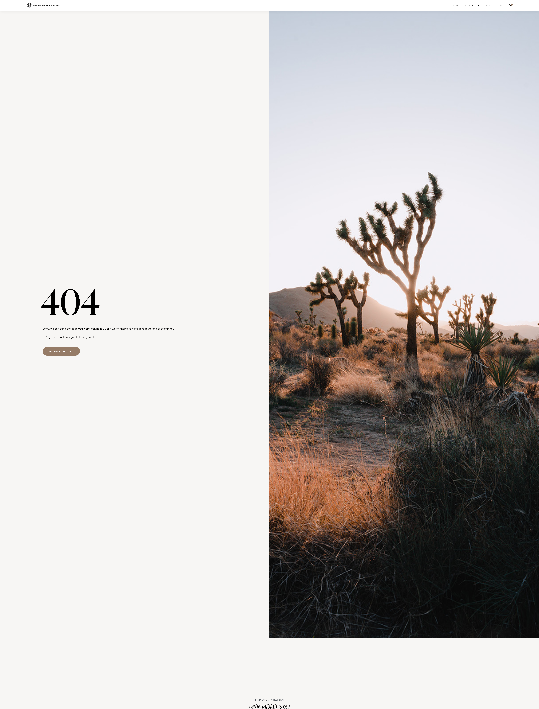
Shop (500, 5)
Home (456, 5)
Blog (488, 5)
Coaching (471, 5)
